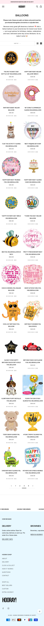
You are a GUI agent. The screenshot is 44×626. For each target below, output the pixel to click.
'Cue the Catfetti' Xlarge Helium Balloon (11, 145)
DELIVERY (5, 562)
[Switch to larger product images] (37, 43)
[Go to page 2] (11, 486)
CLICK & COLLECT (8, 565)
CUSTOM (5, 589)
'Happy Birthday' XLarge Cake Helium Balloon (33, 181)
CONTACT (5, 575)
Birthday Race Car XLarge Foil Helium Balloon (32, 361)
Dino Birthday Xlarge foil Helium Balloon (11, 472)
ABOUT (4, 558)
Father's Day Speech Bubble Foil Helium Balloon (33, 472)
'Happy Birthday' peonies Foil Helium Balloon (11, 181)
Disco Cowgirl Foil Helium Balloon (11, 289)
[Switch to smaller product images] (41, 43)
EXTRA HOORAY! (8, 592)
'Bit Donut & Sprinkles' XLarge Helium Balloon (32, 109)
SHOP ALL (5, 582)
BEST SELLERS (7, 585)
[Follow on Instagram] (8, 608)
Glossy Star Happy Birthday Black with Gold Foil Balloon (11, 362)
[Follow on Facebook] (3, 608)
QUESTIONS (6, 572)
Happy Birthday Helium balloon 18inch (32, 73)
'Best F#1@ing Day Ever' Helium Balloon (32, 145)
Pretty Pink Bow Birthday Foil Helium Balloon (32, 253)
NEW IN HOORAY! (36, 534)
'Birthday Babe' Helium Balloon (11, 109)
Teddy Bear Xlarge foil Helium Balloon (11, 436)
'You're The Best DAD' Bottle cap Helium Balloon (11, 73)
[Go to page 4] (33, 486)
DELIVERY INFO (7, 539)
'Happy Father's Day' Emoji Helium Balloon (11, 217)
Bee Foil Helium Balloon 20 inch (11, 253)
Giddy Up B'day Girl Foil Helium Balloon (32, 289)
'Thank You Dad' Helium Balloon (32, 217)
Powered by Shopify (30, 615)
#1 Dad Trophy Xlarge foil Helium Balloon (32, 436)
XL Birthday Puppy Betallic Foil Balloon (11, 400)
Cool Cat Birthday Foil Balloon (11, 325)
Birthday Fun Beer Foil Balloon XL (33, 325)
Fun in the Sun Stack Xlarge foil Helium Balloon (33, 400)
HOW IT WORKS (7, 569)
